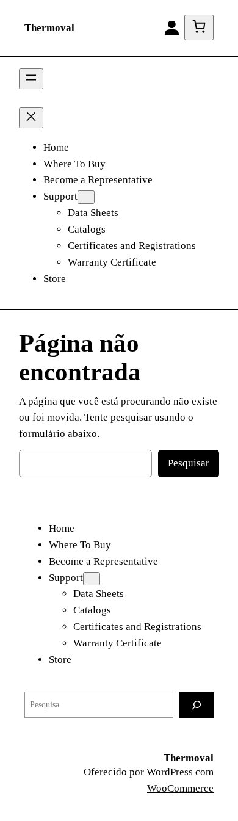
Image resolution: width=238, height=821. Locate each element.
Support (60, 196)
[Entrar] (171, 27)
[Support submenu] (86, 197)
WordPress (169, 772)
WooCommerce (180, 788)
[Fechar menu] (31, 117)
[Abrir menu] (31, 78)
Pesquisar (188, 463)
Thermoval (49, 28)
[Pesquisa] (196, 705)
